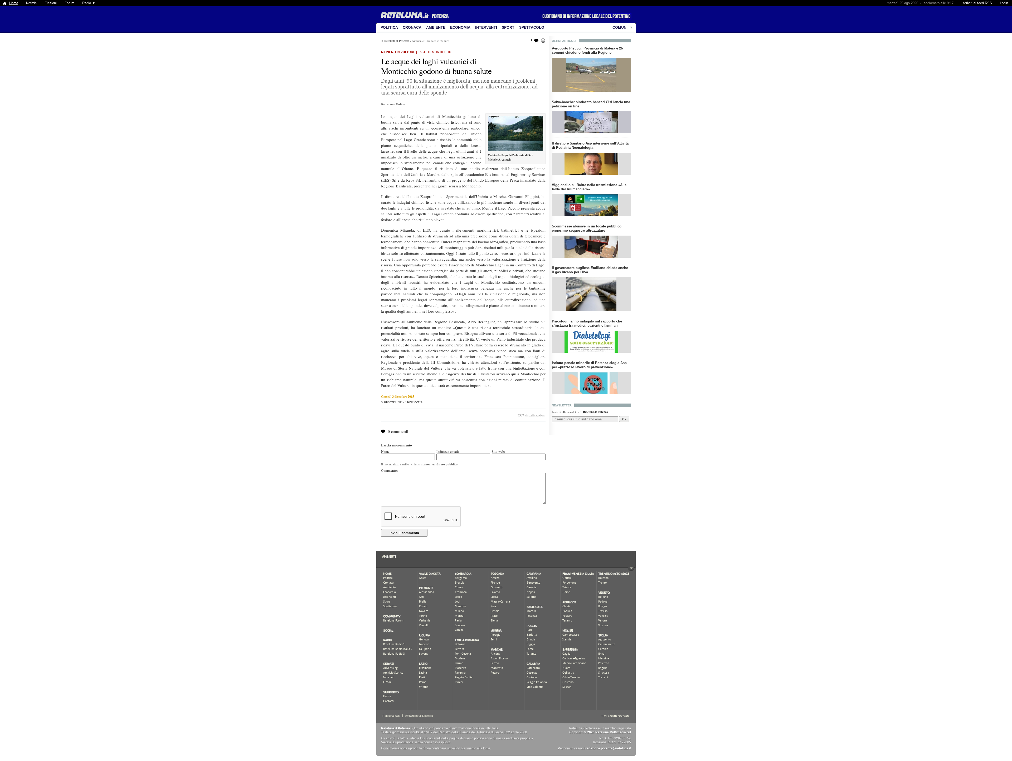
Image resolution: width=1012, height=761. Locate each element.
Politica (389, 27)
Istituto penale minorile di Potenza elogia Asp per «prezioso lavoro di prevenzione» (589, 365)
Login (1004, 3)
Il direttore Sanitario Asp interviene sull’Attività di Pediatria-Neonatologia (590, 145)
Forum (69, 3)
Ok (624, 419)
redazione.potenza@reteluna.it (608, 748)
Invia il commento (404, 533)
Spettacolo (531, 27)
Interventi (486, 27)
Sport (508, 27)
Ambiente (435, 27)
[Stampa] (543, 40)
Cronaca (412, 27)
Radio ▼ (88, 3)
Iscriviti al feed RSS (976, 3)
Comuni (619, 27)
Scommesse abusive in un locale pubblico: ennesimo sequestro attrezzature (587, 228)
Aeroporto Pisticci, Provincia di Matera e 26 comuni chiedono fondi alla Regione (587, 50)
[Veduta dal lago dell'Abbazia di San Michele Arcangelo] (515, 133)
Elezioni (51, 3)
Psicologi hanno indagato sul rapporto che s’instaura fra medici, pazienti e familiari (587, 323)
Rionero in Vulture (437, 41)
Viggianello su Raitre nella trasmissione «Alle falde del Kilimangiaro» (589, 187)
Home (13, 3)
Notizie (31, 3)
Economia (460, 27)
